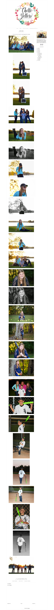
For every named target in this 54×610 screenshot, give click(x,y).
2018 (38, 48)
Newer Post (9, 603)
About (20, 28)
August (39, 58)
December (39, 53)
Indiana (26, 579)
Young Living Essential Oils (34, 28)
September (39, 57)
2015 (38, 51)
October (39, 55)
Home (17, 28)
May (39, 59)
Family (17, 579)
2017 (38, 49)
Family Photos (19, 579)
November (39, 54)
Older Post (33, 603)
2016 (38, 50)
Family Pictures (23, 579)
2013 (38, 60)
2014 (38, 52)
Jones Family (39, 56)
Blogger (29, 608)
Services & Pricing (25, 28)
